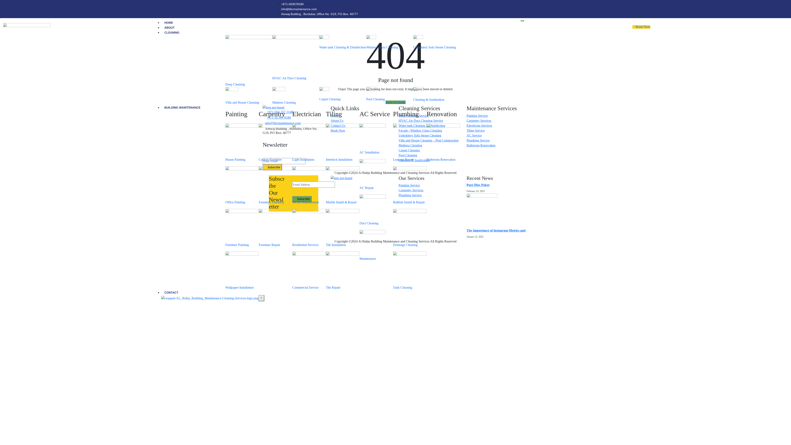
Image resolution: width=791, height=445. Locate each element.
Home (168, 22)
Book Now (642, 27)
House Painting (235, 159)
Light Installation (303, 159)
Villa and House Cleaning (242, 102)
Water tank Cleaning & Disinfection (342, 47)
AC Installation (369, 152)
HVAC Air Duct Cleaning (289, 78)
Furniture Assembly (271, 202)
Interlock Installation (339, 159)
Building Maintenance (182, 107)
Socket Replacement (305, 202)
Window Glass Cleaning (382, 47)
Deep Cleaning (235, 84)
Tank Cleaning (402, 287)
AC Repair (366, 188)
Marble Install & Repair (341, 202)
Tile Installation (336, 245)
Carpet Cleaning (330, 99)
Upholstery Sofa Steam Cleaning (434, 47)
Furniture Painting (237, 245)
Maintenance (367, 258)
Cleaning (171, 32)
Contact (171, 292)
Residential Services (305, 245)
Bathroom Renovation (441, 159)
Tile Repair (333, 287)
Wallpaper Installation (239, 287)
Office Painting (235, 202)
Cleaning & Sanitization (428, 99)
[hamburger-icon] (522, 20)
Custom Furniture (270, 159)
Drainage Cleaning (405, 245)
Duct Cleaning (368, 223)
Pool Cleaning (375, 99)
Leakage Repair (403, 159)
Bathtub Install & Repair (409, 202)
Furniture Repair (269, 245)
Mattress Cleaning (284, 102)
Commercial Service (305, 287)
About (169, 27)
